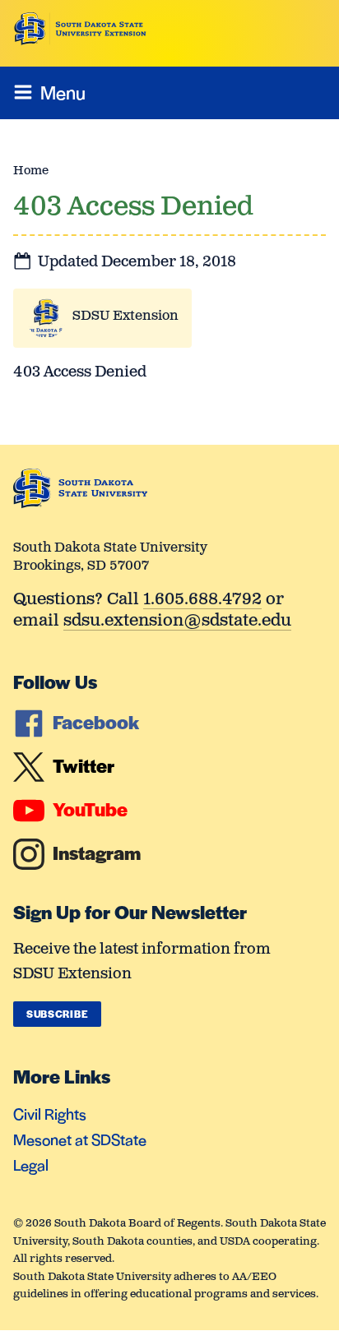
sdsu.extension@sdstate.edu (177, 622)
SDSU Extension (125, 316)
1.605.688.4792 (202, 600)
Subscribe (57, 1013)
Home (31, 170)
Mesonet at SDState (79, 1139)
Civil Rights (49, 1113)
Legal (31, 1164)
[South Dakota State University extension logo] (80, 28)
